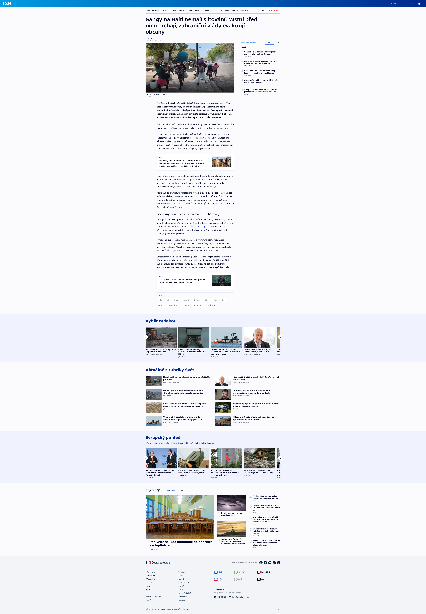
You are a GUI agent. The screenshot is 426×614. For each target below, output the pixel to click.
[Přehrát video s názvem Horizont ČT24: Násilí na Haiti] (190, 68)
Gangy (176, 300)
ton (151, 38)
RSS (279, 609)
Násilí (223, 300)
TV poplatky (150, 579)
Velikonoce (185, 305)
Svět (190, 10)
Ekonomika (208, 10)
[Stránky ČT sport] (240, 572)
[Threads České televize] (278, 562)
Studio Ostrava (183, 582)
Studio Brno (182, 579)
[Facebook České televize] (265, 562)
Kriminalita (186, 300)
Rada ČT (181, 586)
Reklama (181, 575)
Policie (215, 300)
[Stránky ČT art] (238, 579)
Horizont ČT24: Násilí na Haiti (155, 95)
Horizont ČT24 (198, 305)
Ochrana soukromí (173, 609)
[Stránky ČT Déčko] (218, 579)
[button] (190, 68)
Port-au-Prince (172, 305)
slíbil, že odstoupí (197, 226)
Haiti (167, 300)
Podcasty (244, 10)
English (162, 609)
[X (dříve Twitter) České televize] (274, 562)
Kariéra (180, 589)
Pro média (181, 572)
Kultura (235, 10)
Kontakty (181, 600)
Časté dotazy (182, 597)
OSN (206, 300)
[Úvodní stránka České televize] (158, 562)
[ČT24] (7, 3)
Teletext (149, 582)
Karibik (160, 305)
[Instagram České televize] (261, 562)
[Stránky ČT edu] (261, 579)
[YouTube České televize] (270, 562)
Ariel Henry (211, 305)
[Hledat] (412, 3)
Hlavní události (153, 10)
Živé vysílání (150, 575)
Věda (227, 10)
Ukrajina (165, 10)
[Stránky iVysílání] (263, 572)
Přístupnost (186, 609)
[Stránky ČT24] (218, 572)
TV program (150, 572)
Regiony (198, 10)
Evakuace (197, 300)
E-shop (148, 593)
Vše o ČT (149, 600)
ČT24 (147, 38)
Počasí (219, 10)
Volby (174, 10)
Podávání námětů (184, 593)
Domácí (182, 10)
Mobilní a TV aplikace (154, 597)
